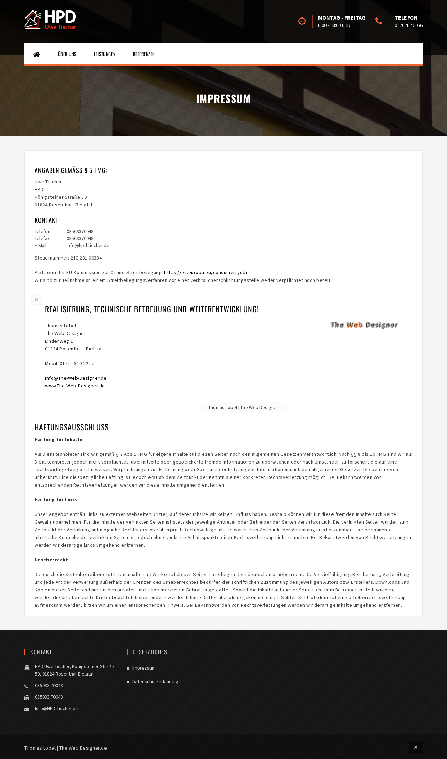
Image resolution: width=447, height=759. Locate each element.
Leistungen (105, 53)
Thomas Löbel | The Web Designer (243, 407)
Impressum (144, 668)
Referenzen (144, 53)
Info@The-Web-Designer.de (76, 378)
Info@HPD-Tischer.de (56, 708)
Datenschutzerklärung (155, 681)
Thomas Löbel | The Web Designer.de (65, 748)
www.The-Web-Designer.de (75, 385)
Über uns (67, 53)
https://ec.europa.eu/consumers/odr (206, 272)
